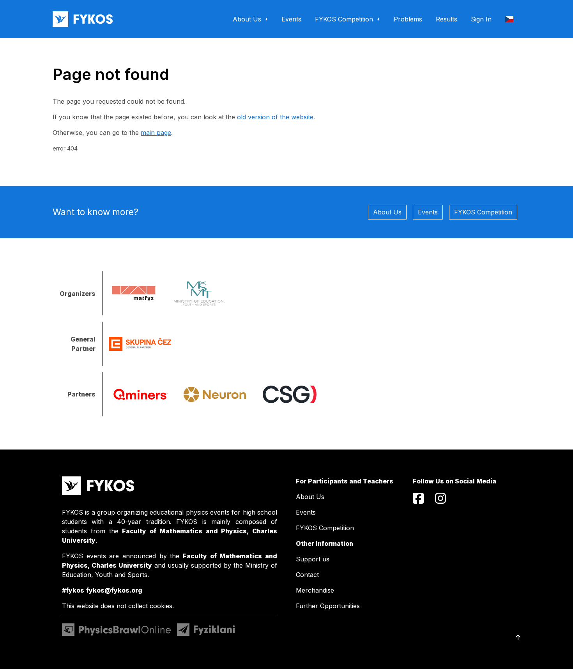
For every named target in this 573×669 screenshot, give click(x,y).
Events (428, 212)
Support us (312, 559)
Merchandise (315, 590)
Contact (307, 575)
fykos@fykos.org (114, 590)
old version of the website (275, 117)
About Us (387, 212)
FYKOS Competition (483, 212)
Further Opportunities (328, 606)
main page (156, 132)
